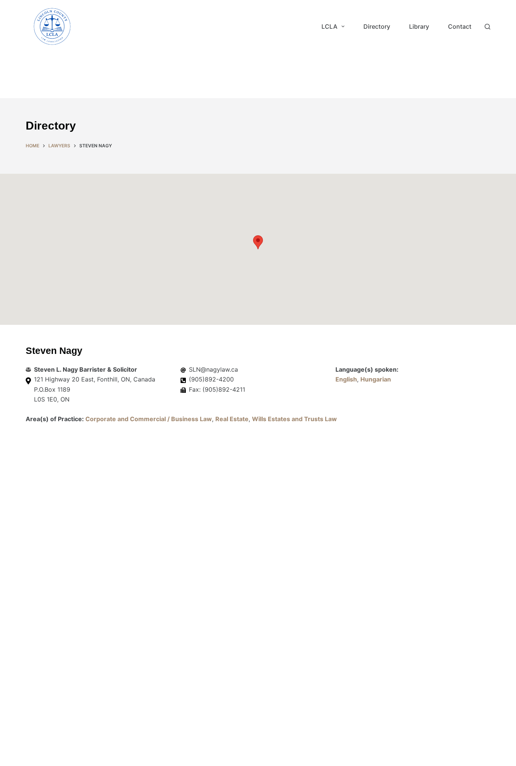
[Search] (487, 26)
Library (419, 26)
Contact (459, 26)
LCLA (329, 26)
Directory (376, 26)
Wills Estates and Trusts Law (294, 419)
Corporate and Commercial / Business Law (148, 419)
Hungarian (375, 379)
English (346, 379)
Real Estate (232, 419)
